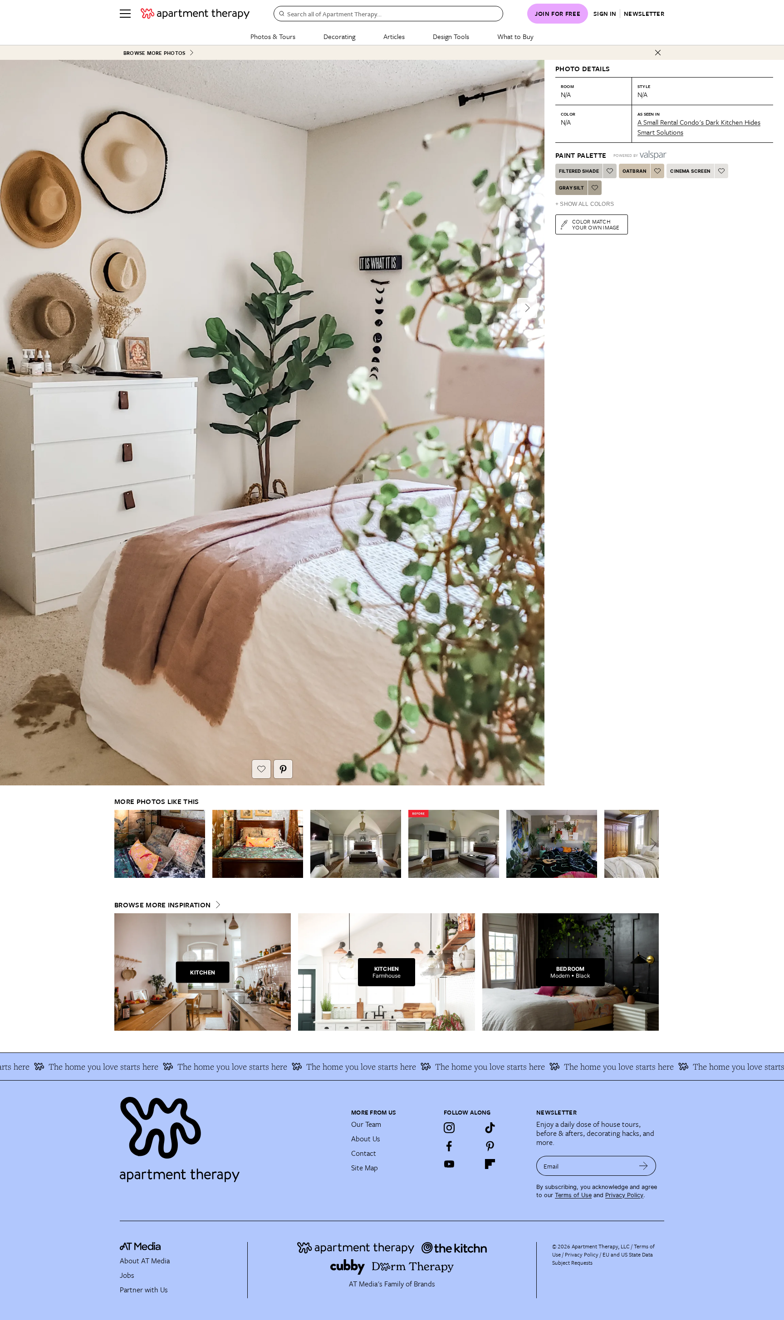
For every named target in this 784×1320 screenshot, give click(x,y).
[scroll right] (651, 843)
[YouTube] (449, 1164)
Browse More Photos (154, 53)
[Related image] (159, 844)
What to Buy (515, 36)
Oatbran (634, 171)
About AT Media (145, 1260)
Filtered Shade (579, 171)
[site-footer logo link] (140, 1247)
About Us (365, 1138)
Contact (363, 1153)
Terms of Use (573, 1195)
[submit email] (643, 1166)
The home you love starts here (190, 1066)
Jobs (127, 1275)
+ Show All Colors (584, 204)
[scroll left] (121, 843)
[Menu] (125, 13)
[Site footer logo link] (230, 1135)
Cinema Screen (690, 171)
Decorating (339, 36)
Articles (394, 36)
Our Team (366, 1124)
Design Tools (451, 36)
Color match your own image (596, 224)
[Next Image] (527, 308)
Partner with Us (144, 1289)
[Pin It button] (283, 769)
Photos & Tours (272, 36)
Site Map (364, 1167)
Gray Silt (571, 187)
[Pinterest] (490, 1145)
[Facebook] (449, 1145)
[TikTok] (490, 1127)
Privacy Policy (624, 1195)
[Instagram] (449, 1127)
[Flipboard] (490, 1164)
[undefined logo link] (195, 13)
